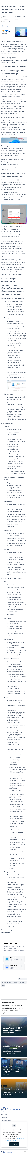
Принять (14, 1144)
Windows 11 (22, 982)
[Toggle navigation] (24, 1152)
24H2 (3, 985)
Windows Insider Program (9, 982)
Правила (4, 1117)
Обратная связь (6, 1120)
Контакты (4, 1114)
